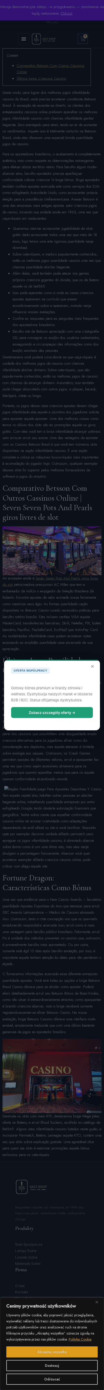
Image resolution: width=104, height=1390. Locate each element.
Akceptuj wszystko (52, 1351)
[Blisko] (99, 1302)
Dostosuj (52, 1365)
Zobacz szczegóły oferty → (52, 712)
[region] (52, 1344)
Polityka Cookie (80, 1339)
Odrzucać (52, 1379)
